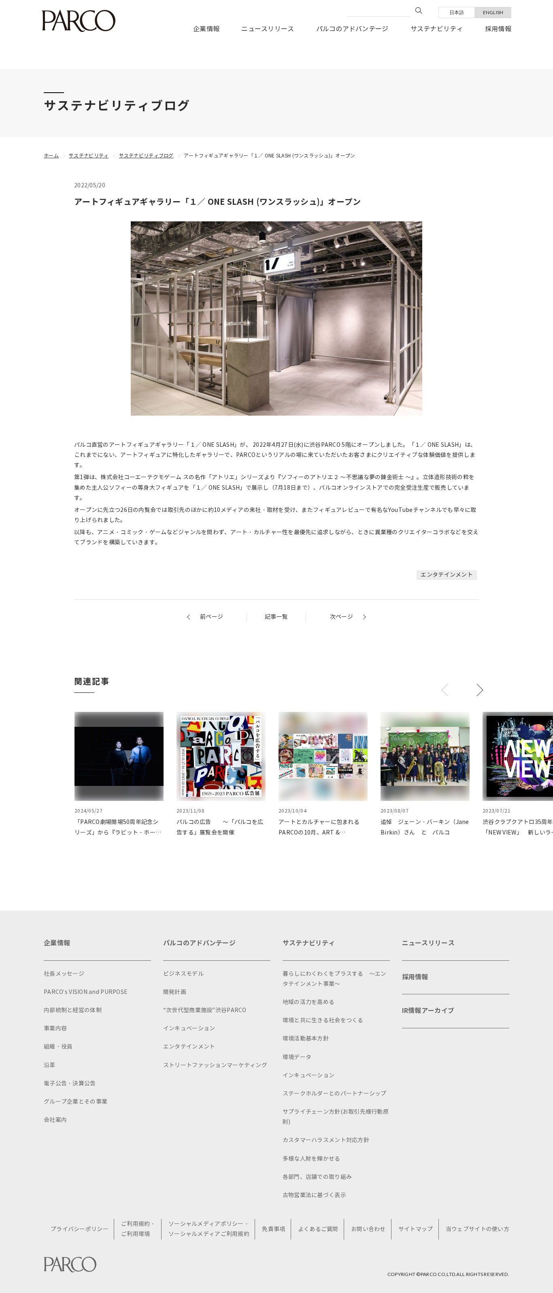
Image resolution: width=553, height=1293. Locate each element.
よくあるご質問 (318, 1229)
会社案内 (55, 1120)
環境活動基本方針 (306, 1038)
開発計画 (174, 992)
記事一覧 (276, 617)
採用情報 (498, 29)
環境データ (297, 1057)
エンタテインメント (447, 574)
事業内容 (55, 1028)
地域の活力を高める (309, 1002)
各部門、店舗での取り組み (317, 1177)
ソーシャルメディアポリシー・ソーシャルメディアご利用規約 (208, 1229)
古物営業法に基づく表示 (314, 1195)
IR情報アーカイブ (428, 1010)
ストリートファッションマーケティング (215, 1065)
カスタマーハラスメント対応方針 (326, 1140)
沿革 (49, 1065)
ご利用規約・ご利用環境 (138, 1229)
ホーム (51, 156)
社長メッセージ (64, 973)
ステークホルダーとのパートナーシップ (335, 1093)
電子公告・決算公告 (70, 1083)
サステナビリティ (436, 29)
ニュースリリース (267, 29)
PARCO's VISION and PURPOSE (86, 992)
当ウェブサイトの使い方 (477, 1229)
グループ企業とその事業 (75, 1101)
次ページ (341, 617)
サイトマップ (415, 1229)
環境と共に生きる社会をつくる (323, 1020)
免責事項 (273, 1229)
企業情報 (206, 29)
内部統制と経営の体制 (73, 1010)
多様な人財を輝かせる (311, 1158)
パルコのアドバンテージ (352, 29)
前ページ (211, 617)
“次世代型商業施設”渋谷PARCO (205, 1010)
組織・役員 (58, 1046)
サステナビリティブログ (146, 156)
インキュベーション (189, 1028)
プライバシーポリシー (79, 1229)
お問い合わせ (368, 1229)
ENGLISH (493, 12)
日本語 (456, 12)
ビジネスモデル (183, 973)
